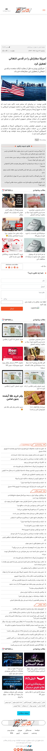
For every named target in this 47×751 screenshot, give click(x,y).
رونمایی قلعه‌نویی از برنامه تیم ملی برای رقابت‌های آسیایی (27, 600)
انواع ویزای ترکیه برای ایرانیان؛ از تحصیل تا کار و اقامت (28, 609)
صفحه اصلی (41, 47)
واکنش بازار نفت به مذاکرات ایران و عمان (32, 592)
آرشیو (18, 733)
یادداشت (34, 733)
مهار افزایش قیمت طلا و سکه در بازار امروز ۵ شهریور (29, 576)
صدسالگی (28, 730)
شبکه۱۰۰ (37, 730)
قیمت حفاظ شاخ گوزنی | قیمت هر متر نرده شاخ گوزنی (28, 641)
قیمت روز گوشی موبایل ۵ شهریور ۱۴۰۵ (33, 529)
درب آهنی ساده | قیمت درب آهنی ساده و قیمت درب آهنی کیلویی (25, 638)
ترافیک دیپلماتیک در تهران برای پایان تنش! (31, 596)
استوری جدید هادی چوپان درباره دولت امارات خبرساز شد (27, 455)
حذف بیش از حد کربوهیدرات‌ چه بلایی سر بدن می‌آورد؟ (28, 547)
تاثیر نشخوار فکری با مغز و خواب (34, 543)
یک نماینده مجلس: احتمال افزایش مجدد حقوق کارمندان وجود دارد (24, 501)
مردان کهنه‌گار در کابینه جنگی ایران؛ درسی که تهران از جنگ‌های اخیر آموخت (24, 177)
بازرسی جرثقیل (37, 702)
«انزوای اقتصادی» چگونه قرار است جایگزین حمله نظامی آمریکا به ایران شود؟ (25, 183)
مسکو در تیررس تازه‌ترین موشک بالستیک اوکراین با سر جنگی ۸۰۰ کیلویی (23, 470)
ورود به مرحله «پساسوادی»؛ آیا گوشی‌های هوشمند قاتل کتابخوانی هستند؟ (24, 165)
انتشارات (25, 733)
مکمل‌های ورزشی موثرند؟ (36, 588)
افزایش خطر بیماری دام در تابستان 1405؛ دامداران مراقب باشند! (25, 631)
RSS (11, 733)
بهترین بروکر (33, 706)
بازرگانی (40, 605)
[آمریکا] (23, 88)
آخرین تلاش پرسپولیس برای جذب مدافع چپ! (30, 505)
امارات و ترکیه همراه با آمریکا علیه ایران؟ (32, 482)
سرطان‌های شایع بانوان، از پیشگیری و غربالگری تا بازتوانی (27, 517)
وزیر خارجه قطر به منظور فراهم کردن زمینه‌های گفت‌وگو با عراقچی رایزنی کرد (24, 538)
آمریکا (36, 140)
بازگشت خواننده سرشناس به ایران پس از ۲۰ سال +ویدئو (27, 459)
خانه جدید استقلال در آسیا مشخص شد (32, 568)
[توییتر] (18, 749)
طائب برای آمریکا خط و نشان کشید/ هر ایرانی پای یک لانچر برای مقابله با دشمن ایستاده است (24, 563)
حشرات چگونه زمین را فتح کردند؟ (34, 525)
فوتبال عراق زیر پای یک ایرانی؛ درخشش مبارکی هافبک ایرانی (26, 612)
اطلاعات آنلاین (23, 10)
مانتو (44, 702)
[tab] (40, 444)
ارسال (12, 308)
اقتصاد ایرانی (41, 706)
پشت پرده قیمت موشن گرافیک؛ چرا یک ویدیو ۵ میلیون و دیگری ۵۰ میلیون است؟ (25, 626)
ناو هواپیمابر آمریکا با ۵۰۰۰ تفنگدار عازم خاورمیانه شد (28, 466)
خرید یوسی (8, 702)
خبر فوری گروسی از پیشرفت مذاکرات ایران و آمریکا (29, 478)
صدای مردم (11, 730)
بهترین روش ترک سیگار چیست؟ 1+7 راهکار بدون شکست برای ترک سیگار (23, 621)
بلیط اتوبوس (17, 706)
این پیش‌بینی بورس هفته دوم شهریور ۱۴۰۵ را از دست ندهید (26, 584)
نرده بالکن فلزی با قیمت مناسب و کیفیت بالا (31, 634)
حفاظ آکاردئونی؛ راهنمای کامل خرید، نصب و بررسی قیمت (27, 645)
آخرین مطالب (38, 491)
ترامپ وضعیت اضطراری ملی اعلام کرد (33, 474)
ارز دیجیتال (25, 706)
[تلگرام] (15, 749)
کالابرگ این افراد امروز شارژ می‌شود (34, 462)
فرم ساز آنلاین (27, 702)
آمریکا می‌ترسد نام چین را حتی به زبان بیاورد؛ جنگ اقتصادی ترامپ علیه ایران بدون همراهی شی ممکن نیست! (24, 152)
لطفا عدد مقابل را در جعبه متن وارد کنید (35, 303)
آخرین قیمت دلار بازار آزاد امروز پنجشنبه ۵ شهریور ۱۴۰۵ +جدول (26, 486)
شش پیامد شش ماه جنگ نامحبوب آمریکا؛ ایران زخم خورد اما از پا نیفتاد (23, 572)
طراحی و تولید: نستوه (21, 746)
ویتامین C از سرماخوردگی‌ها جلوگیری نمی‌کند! (30, 509)
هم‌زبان (20, 730)
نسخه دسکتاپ (24, 713)
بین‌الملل (29, 47)
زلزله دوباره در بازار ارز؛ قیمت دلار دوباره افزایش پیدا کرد (28, 580)
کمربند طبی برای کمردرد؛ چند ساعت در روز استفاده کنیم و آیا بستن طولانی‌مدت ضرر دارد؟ (25, 617)
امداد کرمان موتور (17, 702)
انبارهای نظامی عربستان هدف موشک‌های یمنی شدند (28, 513)
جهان (35, 47)
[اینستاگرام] (21, 749)
